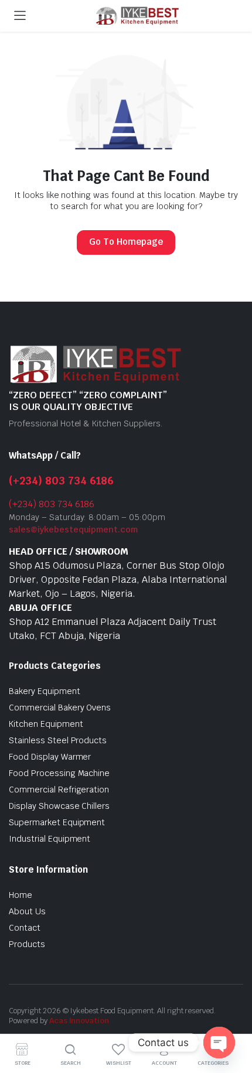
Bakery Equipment (44, 691)
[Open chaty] (219, 1042)
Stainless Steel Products (58, 740)
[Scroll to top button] (233, 1020)
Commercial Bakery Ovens (60, 707)
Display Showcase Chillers (59, 806)
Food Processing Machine (59, 773)
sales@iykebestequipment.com (73, 529)
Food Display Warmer (50, 756)
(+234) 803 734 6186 (61, 480)
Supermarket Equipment (57, 822)
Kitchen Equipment (46, 724)
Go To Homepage (126, 241)
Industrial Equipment (49, 838)
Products (27, 944)
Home (20, 895)
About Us (27, 911)
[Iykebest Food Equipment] (137, 16)
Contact (24, 927)
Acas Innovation (79, 1021)
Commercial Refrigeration (59, 789)
